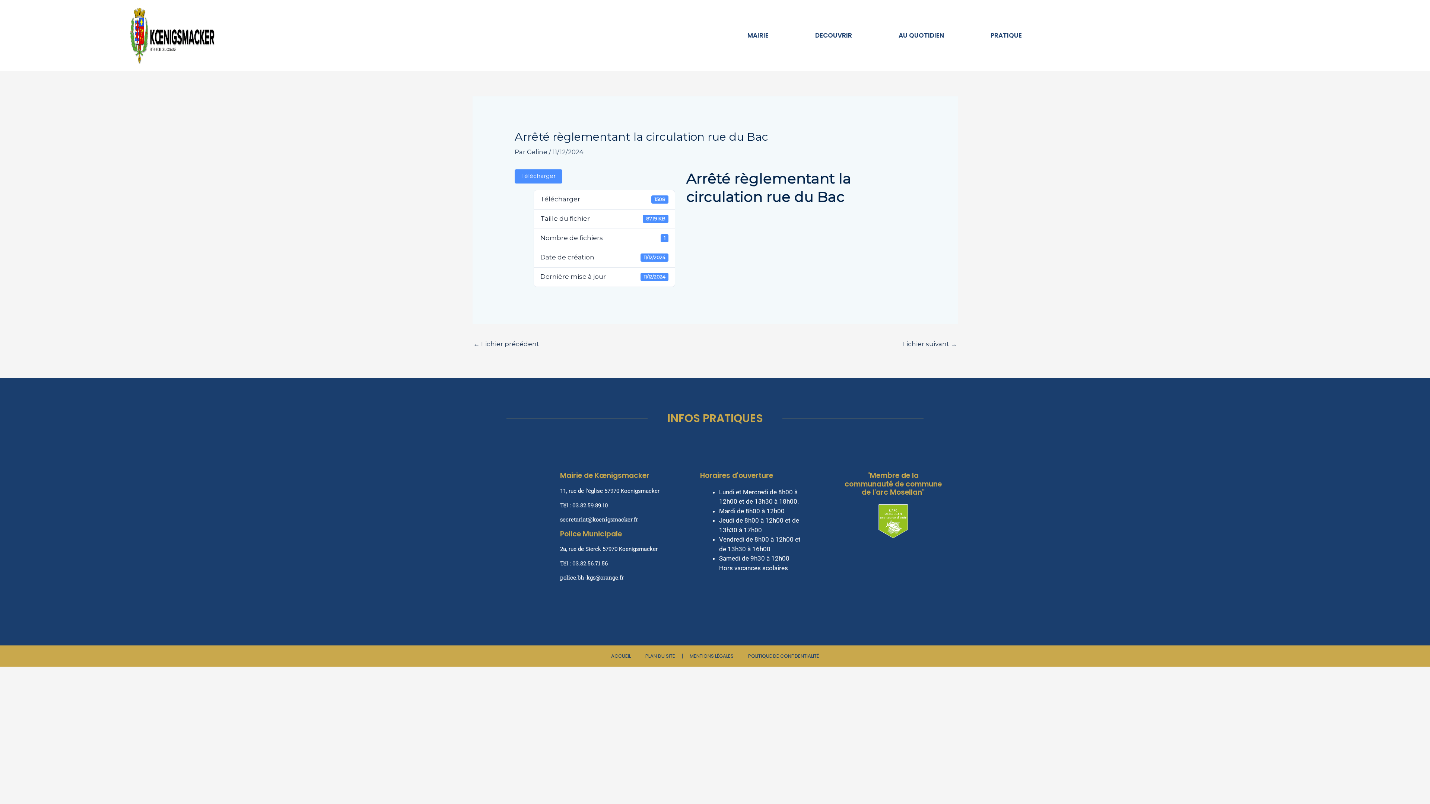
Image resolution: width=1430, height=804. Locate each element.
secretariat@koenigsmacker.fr (599, 519)
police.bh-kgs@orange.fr (592, 577)
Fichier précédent (506, 344)
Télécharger (538, 176)
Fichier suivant (929, 344)
